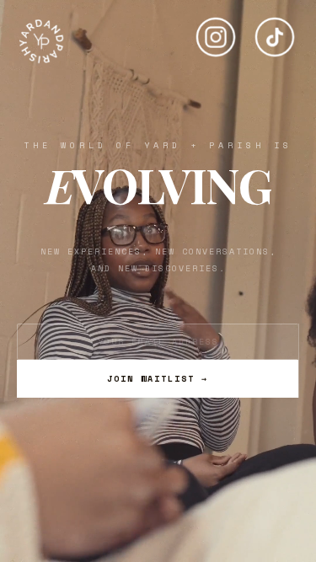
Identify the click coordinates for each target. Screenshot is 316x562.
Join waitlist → (157, 378)
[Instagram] (215, 30)
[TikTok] (274, 30)
